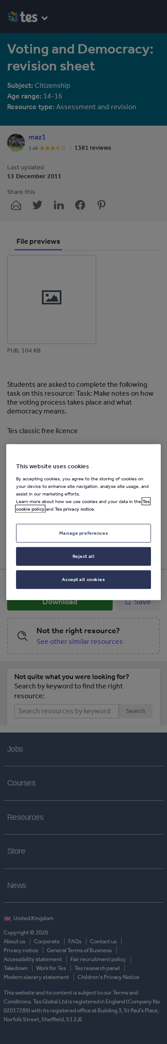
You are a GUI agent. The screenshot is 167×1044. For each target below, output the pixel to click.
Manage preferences (83, 533)
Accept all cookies (83, 579)
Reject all (84, 556)
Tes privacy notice (74, 509)
